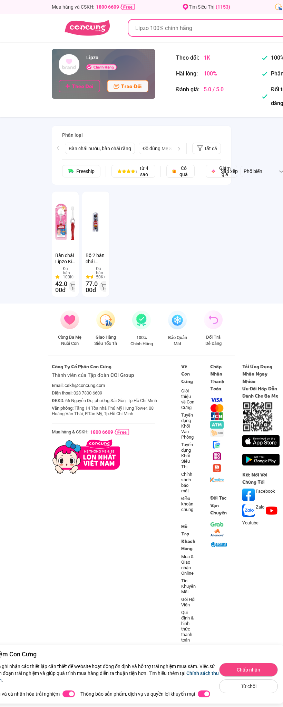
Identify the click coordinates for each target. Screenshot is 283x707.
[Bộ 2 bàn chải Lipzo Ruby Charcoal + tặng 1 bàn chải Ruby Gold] (96, 222)
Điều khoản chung (187, 504)
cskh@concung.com (85, 385)
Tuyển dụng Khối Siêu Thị (187, 455)
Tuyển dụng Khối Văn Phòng (187, 426)
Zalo (260, 507)
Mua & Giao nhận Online (187, 565)
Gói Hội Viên (188, 602)
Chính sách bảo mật (186, 482)
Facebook (265, 491)
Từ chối (248, 686)
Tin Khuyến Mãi (188, 586)
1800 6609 (107, 6)
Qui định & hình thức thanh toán (187, 626)
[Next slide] (179, 149)
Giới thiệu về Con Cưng (187, 399)
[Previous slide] (58, 148)
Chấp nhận (248, 670)
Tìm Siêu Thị (209, 7)
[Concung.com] (87, 28)
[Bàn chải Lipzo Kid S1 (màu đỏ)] (65, 222)
